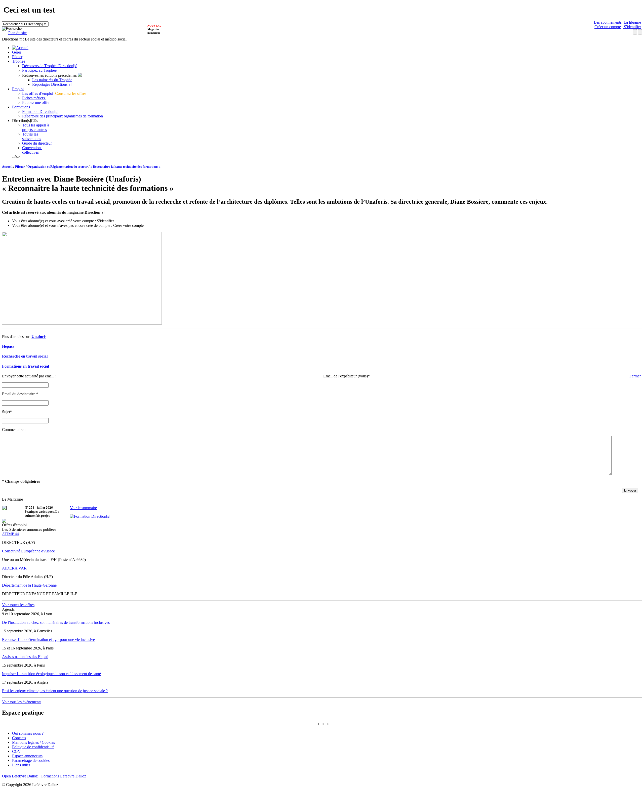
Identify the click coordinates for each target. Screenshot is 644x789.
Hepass (8, 346)
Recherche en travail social (25, 356)
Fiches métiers (34, 98)
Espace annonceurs (27, 756)
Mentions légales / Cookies (33, 742)
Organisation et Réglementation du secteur (57, 166)
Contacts (19, 738)
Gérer (16, 52)
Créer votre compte (128, 225)
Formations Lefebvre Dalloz (63, 776)
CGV (16, 751)
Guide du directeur (37, 143)
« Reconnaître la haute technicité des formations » (125, 166)
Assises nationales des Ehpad (25, 656)
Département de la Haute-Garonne (29, 585)
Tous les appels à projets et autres (35, 127)
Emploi (18, 89)
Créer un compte (607, 27)
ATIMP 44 (10, 534)
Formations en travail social (25, 366)
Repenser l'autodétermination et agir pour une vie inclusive (48, 639)
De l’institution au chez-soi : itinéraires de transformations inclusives (56, 622)
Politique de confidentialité (33, 747)
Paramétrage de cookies (31, 760)
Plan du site (17, 33)
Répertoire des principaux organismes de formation (62, 116)
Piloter (17, 57)
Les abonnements (608, 22)
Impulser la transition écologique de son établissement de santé (51, 674)
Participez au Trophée (39, 70)
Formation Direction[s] (40, 111)
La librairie (632, 22)
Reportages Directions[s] (51, 84)
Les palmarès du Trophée (52, 80)
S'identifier (632, 27)
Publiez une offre (35, 102)
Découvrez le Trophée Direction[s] (49, 66)
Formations (21, 107)
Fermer (635, 376)
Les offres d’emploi (38, 93)
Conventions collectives (32, 150)
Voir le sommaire (83, 508)
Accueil (7, 166)
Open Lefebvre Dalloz (20, 776)
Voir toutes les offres (18, 605)
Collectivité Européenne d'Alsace (28, 551)
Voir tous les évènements (21, 702)
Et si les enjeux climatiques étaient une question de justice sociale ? (55, 691)
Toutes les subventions (31, 136)
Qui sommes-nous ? (28, 733)
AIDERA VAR (14, 568)
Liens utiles (21, 765)
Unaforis (38, 336)
